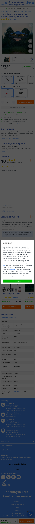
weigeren (13, 269)
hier (4, 265)
